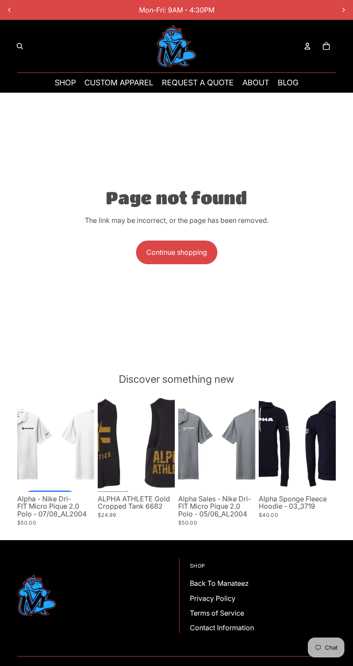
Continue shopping (176, 252)
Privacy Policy (212, 598)
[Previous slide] (9, 9)
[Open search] (19, 46)
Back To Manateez (219, 583)
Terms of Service (217, 613)
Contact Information (222, 627)
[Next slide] (343, 9)
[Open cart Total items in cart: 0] (326, 46)
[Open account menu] (307, 46)
